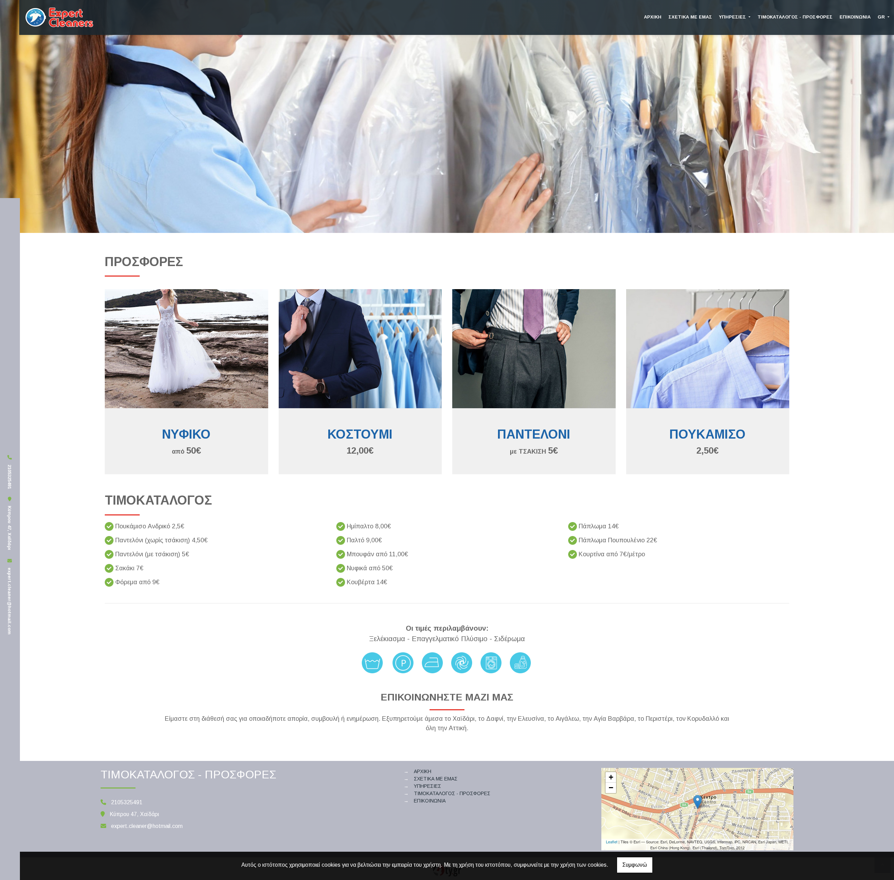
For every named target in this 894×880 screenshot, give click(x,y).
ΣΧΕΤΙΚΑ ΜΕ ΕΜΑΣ (690, 17)
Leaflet (611, 841)
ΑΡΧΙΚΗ (652, 17)
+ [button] (611, 777)
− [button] (611, 787)
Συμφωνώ (634, 865)
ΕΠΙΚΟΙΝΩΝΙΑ (855, 17)
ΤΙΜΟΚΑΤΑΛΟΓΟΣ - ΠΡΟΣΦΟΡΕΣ (795, 17)
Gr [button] (882, 17)
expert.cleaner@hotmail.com (9, 601)
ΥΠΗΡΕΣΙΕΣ (733, 17)
